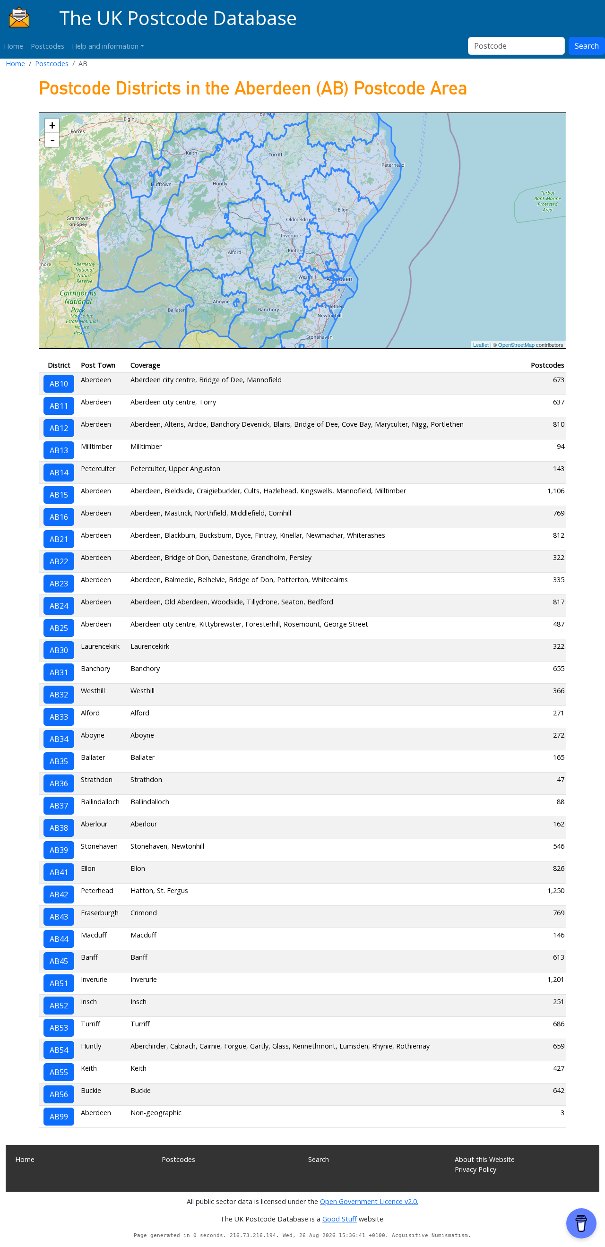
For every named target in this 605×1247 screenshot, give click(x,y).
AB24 (59, 606)
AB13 (59, 450)
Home (13, 46)
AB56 (59, 1094)
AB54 (59, 1050)
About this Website (485, 1159)
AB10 (59, 383)
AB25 (59, 628)
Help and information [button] (105, 46)
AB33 (59, 717)
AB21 (59, 539)
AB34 (59, 739)
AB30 (59, 650)
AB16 (59, 517)
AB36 (59, 783)
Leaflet (481, 344)
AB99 (59, 1116)
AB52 (59, 1005)
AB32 (59, 694)
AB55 (59, 1072)
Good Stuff (339, 1218)
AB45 (59, 961)
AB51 (59, 983)
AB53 (59, 1028)
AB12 (59, 428)
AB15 (59, 495)
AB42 (59, 894)
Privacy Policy (475, 1169)
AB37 (59, 805)
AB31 (59, 672)
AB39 (59, 850)
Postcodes (47, 46)
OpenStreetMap (516, 344)
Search (587, 46)
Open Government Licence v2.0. (369, 1201)
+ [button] (52, 125)
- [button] (52, 139)
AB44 (59, 939)
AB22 (59, 561)
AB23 (59, 583)
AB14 (59, 472)
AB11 (59, 406)
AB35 (59, 761)
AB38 (59, 828)
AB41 (59, 872)
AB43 (59, 917)
